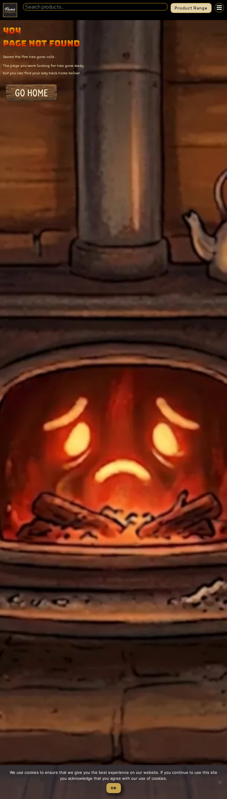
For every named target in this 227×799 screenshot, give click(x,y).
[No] (220, 782)
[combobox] (95, 7)
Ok (114, 788)
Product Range (191, 8)
